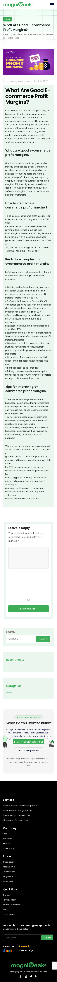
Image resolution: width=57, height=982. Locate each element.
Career (6, 895)
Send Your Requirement (28, 750)
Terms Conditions (11, 904)
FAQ (5, 909)
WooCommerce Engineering (17, 810)
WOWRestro (9, 881)
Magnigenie (9, 866)
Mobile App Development (16, 820)
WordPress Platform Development (20, 805)
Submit (47, 937)
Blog (5, 833)
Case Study (8, 848)
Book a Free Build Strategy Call (28, 742)
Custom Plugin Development (17, 815)
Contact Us (8, 914)
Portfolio (7, 843)
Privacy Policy (9, 899)
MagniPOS (8, 876)
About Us (7, 838)
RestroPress (9, 871)
